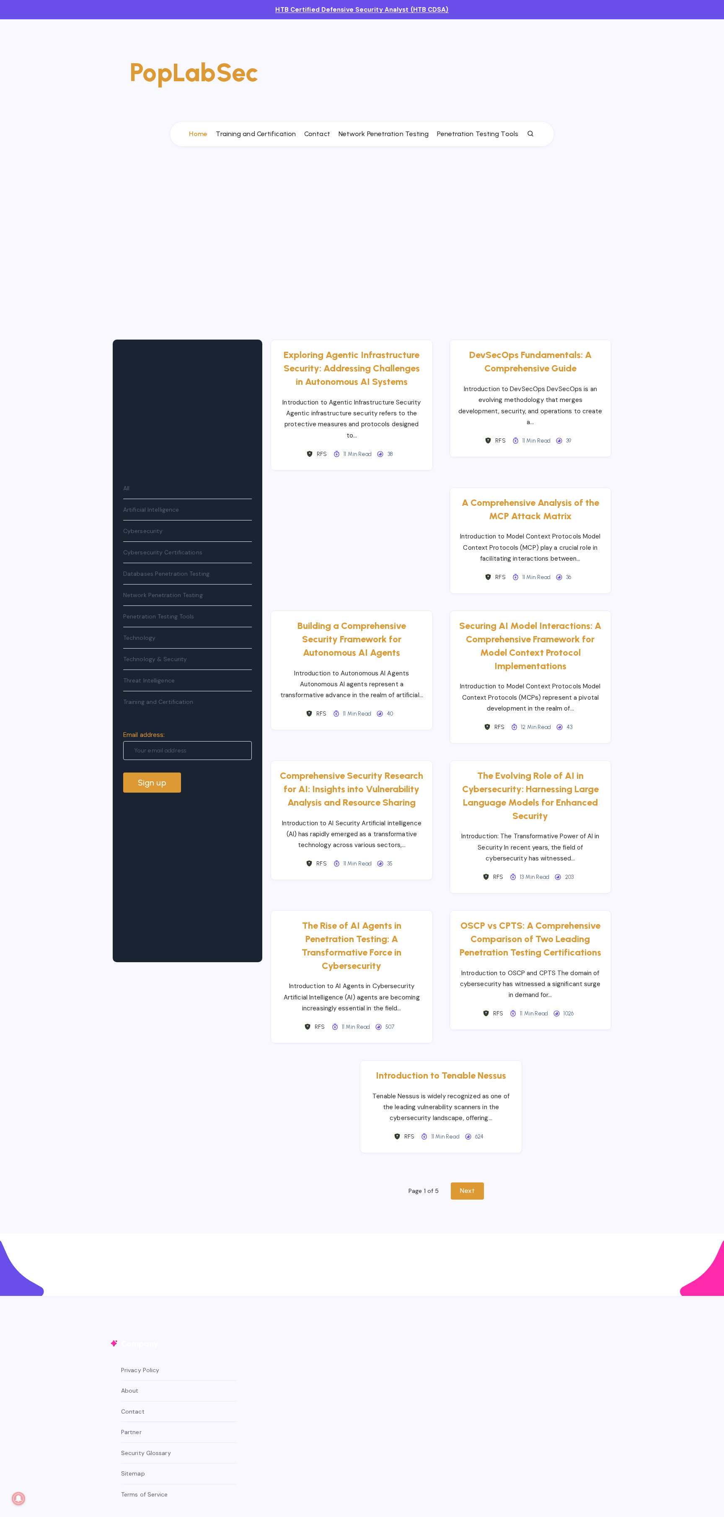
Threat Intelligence (149, 680)
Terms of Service (144, 1494)
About (130, 1390)
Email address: (144, 735)
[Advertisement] (442, 68)
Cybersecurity (143, 531)
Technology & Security (155, 659)
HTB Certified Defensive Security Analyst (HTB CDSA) (361, 9)
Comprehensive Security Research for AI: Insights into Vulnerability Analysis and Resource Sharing (351, 789)
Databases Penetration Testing (166, 573)
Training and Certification (256, 134)
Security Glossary (146, 1453)
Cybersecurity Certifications (162, 552)
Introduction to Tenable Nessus (441, 1075)
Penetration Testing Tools (477, 134)
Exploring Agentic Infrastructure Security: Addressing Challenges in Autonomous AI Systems (352, 368)
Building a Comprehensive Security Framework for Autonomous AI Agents (351, 639)
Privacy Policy (140, 1370)
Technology (139, 637)
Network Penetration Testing (384, 134)
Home (198, 134)
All (126, 488)
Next (467, 1191)
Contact (317, 134)
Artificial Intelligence (151, 509)
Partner (131, 1432)
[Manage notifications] (18, 1498)
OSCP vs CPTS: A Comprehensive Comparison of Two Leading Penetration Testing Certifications (530, 939)
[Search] (531, 134)
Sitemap (133, 1473)
